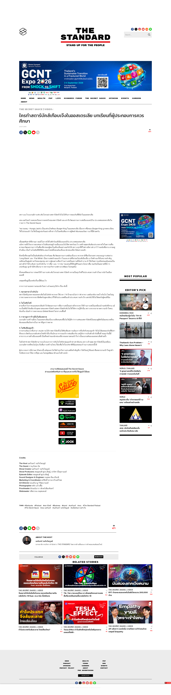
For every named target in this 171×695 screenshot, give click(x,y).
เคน (80, 505)
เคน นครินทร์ (46, 508)
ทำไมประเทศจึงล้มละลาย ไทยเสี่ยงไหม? (34, 629)
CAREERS (136, 98)
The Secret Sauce (32, 508)
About (85, 668)
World (122, 368)
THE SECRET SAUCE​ (95, 98)
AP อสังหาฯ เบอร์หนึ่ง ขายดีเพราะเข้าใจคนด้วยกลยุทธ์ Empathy (127, 630)
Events (104, 665)
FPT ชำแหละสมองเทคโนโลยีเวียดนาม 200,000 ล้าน (128, 593)
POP (50, 98)
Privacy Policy (67, 668)
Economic (124, 313)
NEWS (31, 98)
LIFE (58, 98)
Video (85, 663)
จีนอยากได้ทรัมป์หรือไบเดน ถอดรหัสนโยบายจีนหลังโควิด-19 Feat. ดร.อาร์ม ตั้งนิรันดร (38, 594)
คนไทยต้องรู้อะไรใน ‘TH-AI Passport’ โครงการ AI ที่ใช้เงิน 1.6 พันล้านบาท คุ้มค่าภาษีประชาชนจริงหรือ (131, 317)
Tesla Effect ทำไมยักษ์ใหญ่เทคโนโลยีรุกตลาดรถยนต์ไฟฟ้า (82, 631)
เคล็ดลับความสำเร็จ (79, 508)
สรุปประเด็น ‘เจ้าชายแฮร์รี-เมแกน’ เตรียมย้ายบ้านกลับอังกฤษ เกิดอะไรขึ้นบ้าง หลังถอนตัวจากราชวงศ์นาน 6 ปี (131, 401)
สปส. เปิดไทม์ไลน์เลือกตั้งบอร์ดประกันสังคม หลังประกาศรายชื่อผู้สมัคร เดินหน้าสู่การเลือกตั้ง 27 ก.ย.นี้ (130, 429)
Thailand (130, 368)
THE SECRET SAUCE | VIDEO (35, 109)
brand (65, 505)
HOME (23, 98)
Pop (104, 661)
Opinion (66, 665)
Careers (85, 665)
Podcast (38, 505)
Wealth (85, 661)
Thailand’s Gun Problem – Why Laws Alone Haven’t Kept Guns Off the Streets (131, 343)
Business (57, 505)
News (67, 661)
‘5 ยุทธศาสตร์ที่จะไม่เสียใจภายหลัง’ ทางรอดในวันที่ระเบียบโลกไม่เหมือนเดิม (130, 372)
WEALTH (41, 98)
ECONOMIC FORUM (73, 98)
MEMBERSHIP (99, 557)
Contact (104, 668)
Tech (131, 313)
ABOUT (24, 102)
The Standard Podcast (92, 505)
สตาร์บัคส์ (47, 505)
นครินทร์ (73, 505)
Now (104, 663)
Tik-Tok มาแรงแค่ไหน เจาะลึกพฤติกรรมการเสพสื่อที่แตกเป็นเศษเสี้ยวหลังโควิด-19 (83, 594)
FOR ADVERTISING (85, 670)
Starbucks (29, 505)
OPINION (113, 98)
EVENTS (125, 98)
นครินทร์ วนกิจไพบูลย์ (61, 508)
